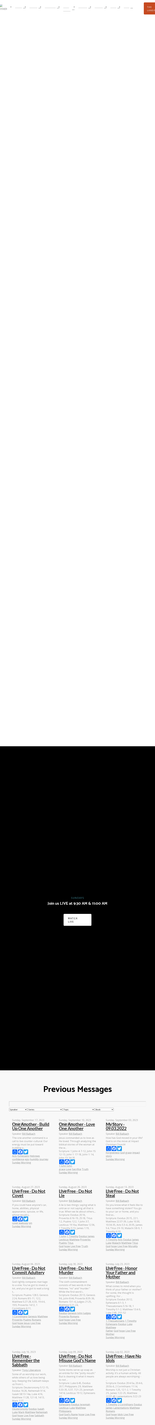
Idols (120, 1414)
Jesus (27, 1323)
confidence (18, 1159)
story (109, 1156)
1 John (62, 1166)
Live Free (76, 1246)
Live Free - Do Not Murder (75, 1270)
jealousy (23, 1223)
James (91, 1236)
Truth (85, 1169)
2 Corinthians (125, 1404)
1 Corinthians (19, 1316)
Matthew (74, 1239)
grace (62, 1169)
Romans (36, 1319)
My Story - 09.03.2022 (116, 1126)
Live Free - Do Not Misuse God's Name (77, 1358)
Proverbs (85, 1239)
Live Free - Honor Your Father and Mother (121, 1272)
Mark (21, 1412)
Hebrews (35, 1156)
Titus (70, 1243)
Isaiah (40, 1409)
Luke (108, 1243)
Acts (14, 1156)
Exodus (83, 1236)
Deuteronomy (20, 1409)
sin (30, 1223)
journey (44, 1159)
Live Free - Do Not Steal (122, 1193)
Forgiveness (113, 1152)
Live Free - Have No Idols (123, 1358)
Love (68, 1169)
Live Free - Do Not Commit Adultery (28, 1270)
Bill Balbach (28, 1133)
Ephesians (23, 1156)
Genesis (32, 1316)
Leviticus (64, 1239)
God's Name (71, 1414)
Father (109, 1330)
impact (136, 1152)
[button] (138, 8)
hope (67, 1246)
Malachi (116, 1243)
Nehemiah (42, 1412)
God (122, 1152)
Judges (87, 1313)
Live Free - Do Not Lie (75, 1193)
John (69, 1166)
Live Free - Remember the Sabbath (26, 1360)
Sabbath (39, 1415)
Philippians (65, 1411)
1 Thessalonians (115, 1321)
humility (34, 1159)
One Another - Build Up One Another (30, 1126)
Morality (133, 1246)
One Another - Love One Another (77, 1126)
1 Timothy (72, 1236)
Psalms (63, 1243)
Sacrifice (76, 1169)
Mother (110, 1334)
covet (15, 1223)
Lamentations (121, 1407)
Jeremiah (85, 1404)
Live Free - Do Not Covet (28, 1193)
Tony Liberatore (31, 1370)
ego (27, 1159)
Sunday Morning (21, 1162)
